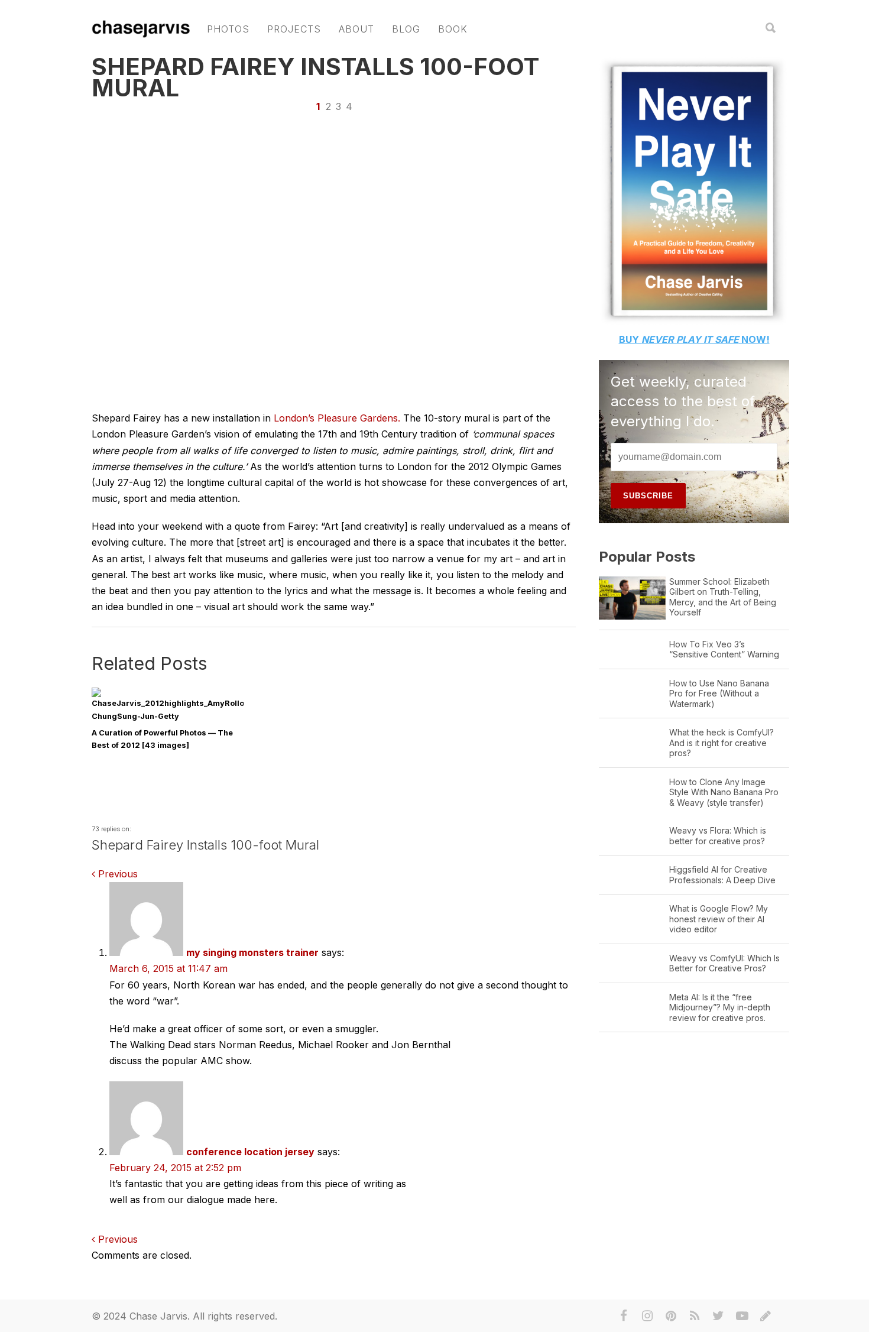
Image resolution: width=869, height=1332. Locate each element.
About (356, 29)
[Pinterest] (671, 1316)
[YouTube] (742, 1316)
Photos (228, 29)
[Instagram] (647, 1316)
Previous (116, 874)
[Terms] (765, 1316)
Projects (294, 29)
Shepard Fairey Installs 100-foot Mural (315, 77)
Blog (406, 29)
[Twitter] (718, 1316)
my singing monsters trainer (252, 952)
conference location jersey (250, 1152)
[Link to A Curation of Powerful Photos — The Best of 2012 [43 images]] (168, 716)
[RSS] (694, 1316)
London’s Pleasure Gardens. (338, 418)
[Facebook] (623, 1316)
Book (453, 29)
